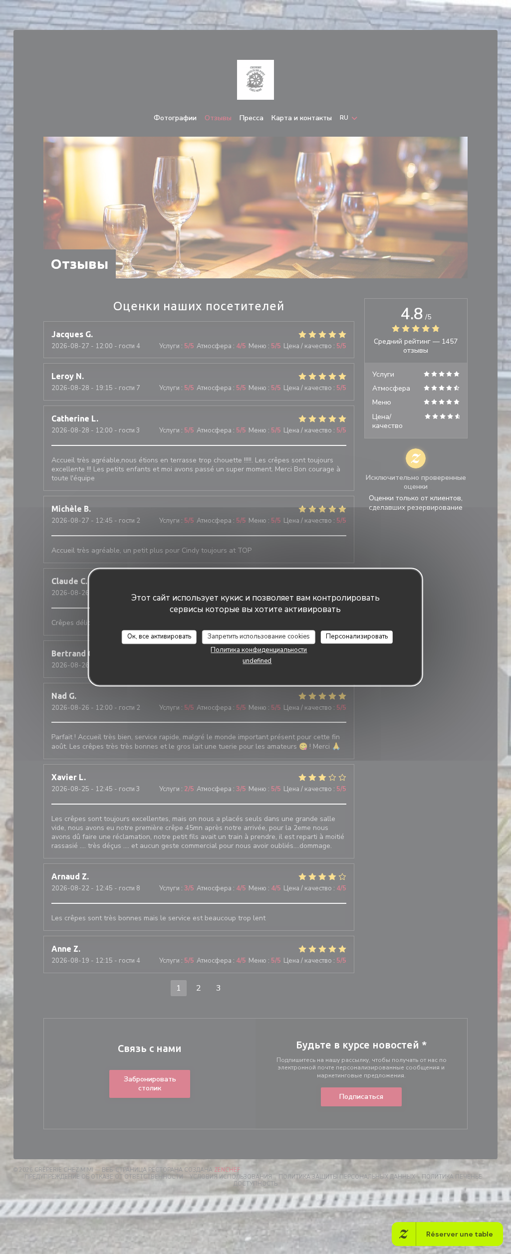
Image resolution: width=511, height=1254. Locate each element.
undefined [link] (257, 660)
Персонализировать (357, 636)
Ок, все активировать (159, 636)
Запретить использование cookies (259, 636)
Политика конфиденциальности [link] (259, 649)
